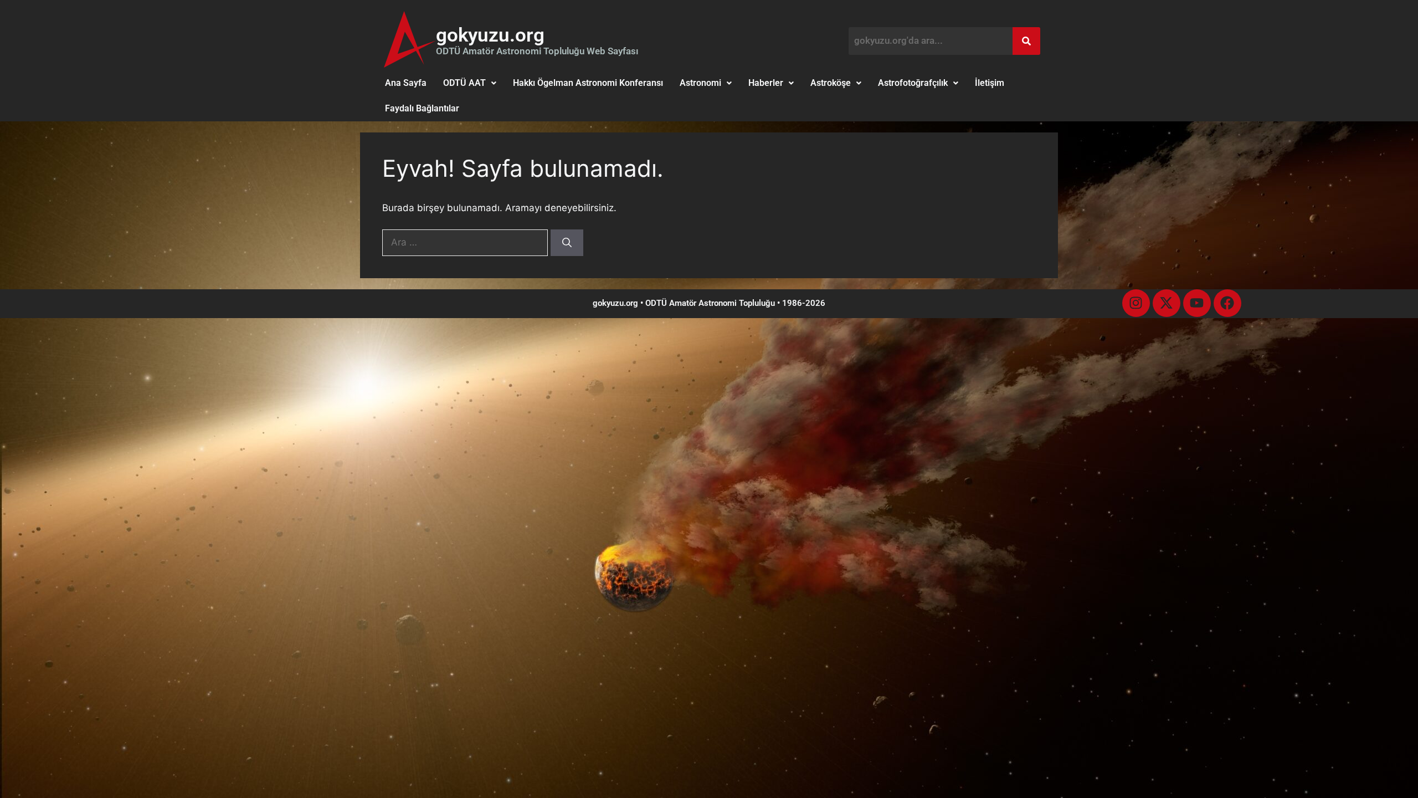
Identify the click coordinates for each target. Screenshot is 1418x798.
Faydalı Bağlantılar (422, 108)
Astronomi (700, 83)
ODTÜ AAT (464, 83)
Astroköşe (830, 83)
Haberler (765, 83)
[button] (470, 83)
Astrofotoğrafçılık (913, 83)
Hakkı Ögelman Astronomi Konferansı (588, 83)
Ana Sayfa (406, 83)
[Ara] (567, 242)
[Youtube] (1197, 303)
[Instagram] (1136, 303)
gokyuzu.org (490, 35)
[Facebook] (1227, 303)
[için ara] (466, 242)
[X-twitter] (1166, 303)
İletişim (989, 83)
